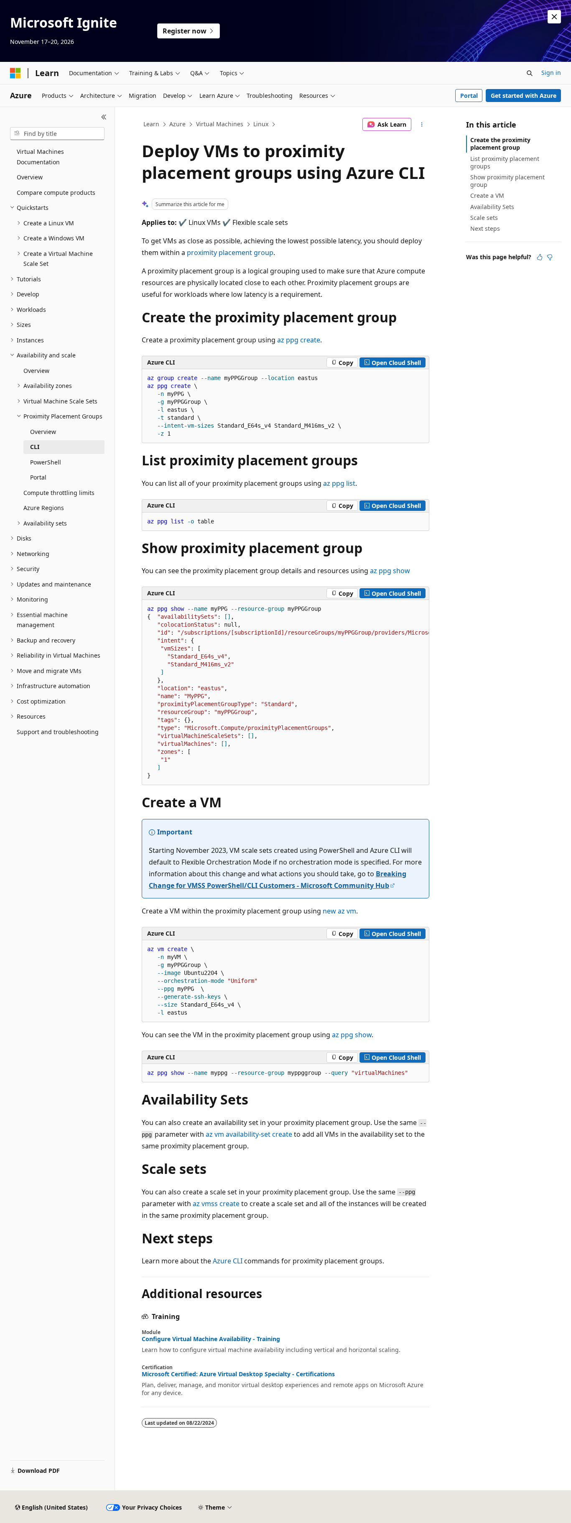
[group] (285, 692)
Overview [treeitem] (30, 177)
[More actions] (422, 124)
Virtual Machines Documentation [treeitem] (40, 157)
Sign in (551, 73)
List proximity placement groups (504, 162)
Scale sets (484, 218)
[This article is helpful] (540, 257)
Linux (260, 124)
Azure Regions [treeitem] (43, 508)
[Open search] (529, 73)
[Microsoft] (15, 73)
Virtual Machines (219, 124)
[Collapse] (104, 117)
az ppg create (298, 339)
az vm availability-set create (249, 1134)
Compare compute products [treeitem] (56, 192)
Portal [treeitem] (38, 477)
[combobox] (57, 133)
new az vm (339, 911)
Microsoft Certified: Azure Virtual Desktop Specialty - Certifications (238, 1374)
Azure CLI (227, 1260)
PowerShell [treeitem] (45, 462)
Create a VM (487, 195)
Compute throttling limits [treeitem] (58, 493)
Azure (177, 124)
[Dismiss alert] (554, 16)
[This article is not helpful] (550, 257)
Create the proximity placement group (500, 143)
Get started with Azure (523, 95)
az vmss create (216, 1203)
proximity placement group (230, 252)
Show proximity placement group (507, 181)
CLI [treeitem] (34, 447)
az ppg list (339, 483)
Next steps (485, 228)
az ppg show (390, 570)
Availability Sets (492, 207)
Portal (469, 95)
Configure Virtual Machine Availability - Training (211, 1339)
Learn (151, 124)
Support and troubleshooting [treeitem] (58, 732)
